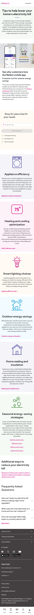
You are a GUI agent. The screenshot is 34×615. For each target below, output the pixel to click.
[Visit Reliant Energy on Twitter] (8, 552)
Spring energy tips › (17, 450)
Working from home (8, 477)
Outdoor (4, 475)
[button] (4, 611)
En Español (28, 3)
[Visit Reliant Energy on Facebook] (2, 552)
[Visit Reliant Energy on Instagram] (14, 552)
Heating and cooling (16, 472)
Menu (29, 612)
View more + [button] (5, 523)
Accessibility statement (8, 591)
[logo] (5, 3)
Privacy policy (5, 583)
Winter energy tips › (17, 447)
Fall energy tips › (17, 443)
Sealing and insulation (15, 475)
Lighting (26, 472)
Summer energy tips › (17, 440)
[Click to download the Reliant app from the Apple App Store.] (5, 555)
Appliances (5, 472)
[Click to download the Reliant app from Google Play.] (16, 555)
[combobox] (17, 125)
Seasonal (27, 475)
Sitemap (3, 594)
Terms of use (5, 587)
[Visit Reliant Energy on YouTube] (20, 552)
